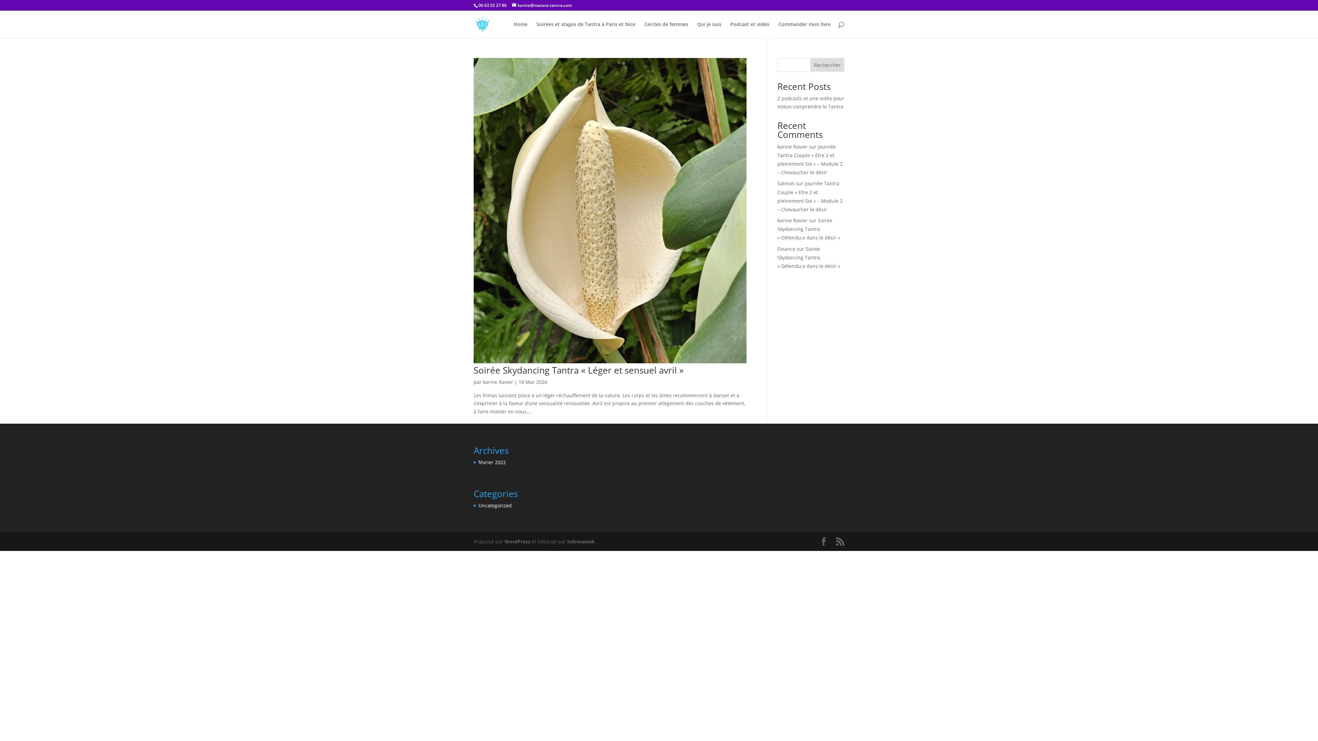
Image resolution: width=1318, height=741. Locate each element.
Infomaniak (581, 541)
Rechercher (827, 65)
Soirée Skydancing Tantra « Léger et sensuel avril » (579, 370)
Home (520, 24)
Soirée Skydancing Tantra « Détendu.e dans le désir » (808, 229)
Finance (786, 249)
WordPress (517, 541)
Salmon (786, 183)
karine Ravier (498, 382)
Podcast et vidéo (750, 24)
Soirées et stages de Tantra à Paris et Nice (585, 24)
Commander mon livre (804, 24)
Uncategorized (495, 505)
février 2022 (492, 462)
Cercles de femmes (666, 24)
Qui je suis (709, 24)
